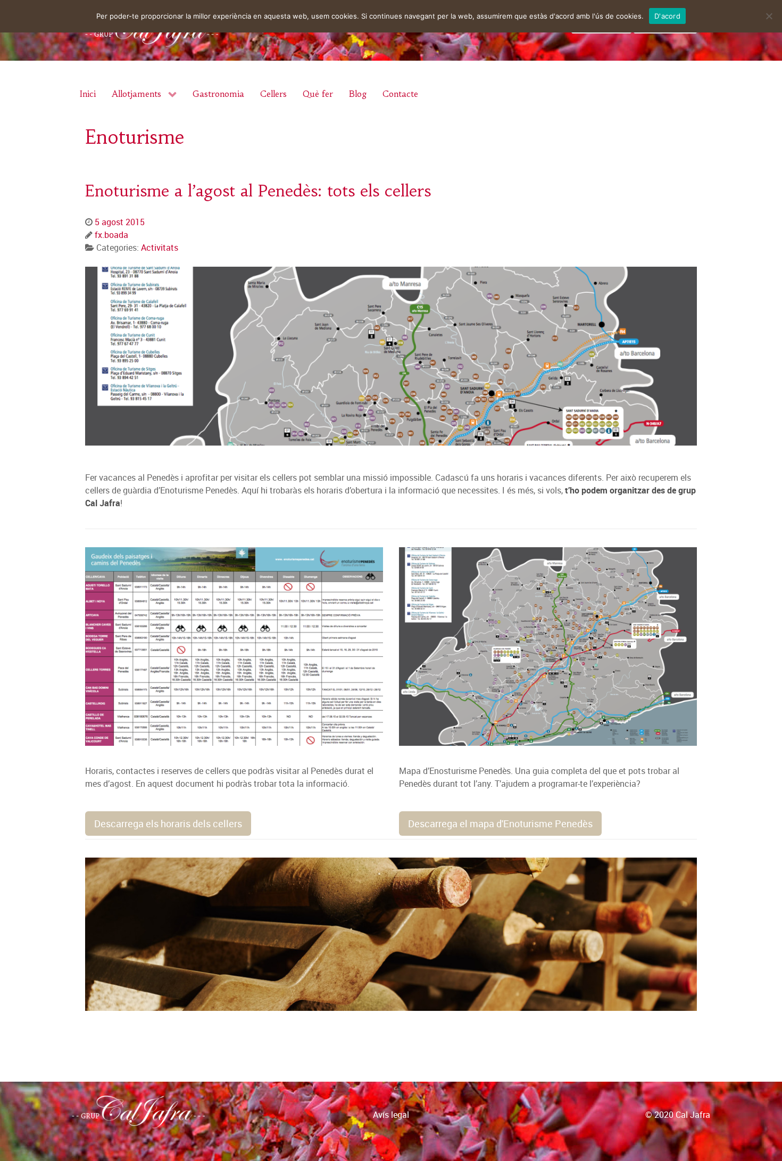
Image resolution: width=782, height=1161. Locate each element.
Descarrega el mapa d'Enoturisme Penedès (500, 823)
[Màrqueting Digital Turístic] (769, 1125)
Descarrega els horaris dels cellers (168, 823)
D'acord (667, 16)
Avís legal (391, 1115)
